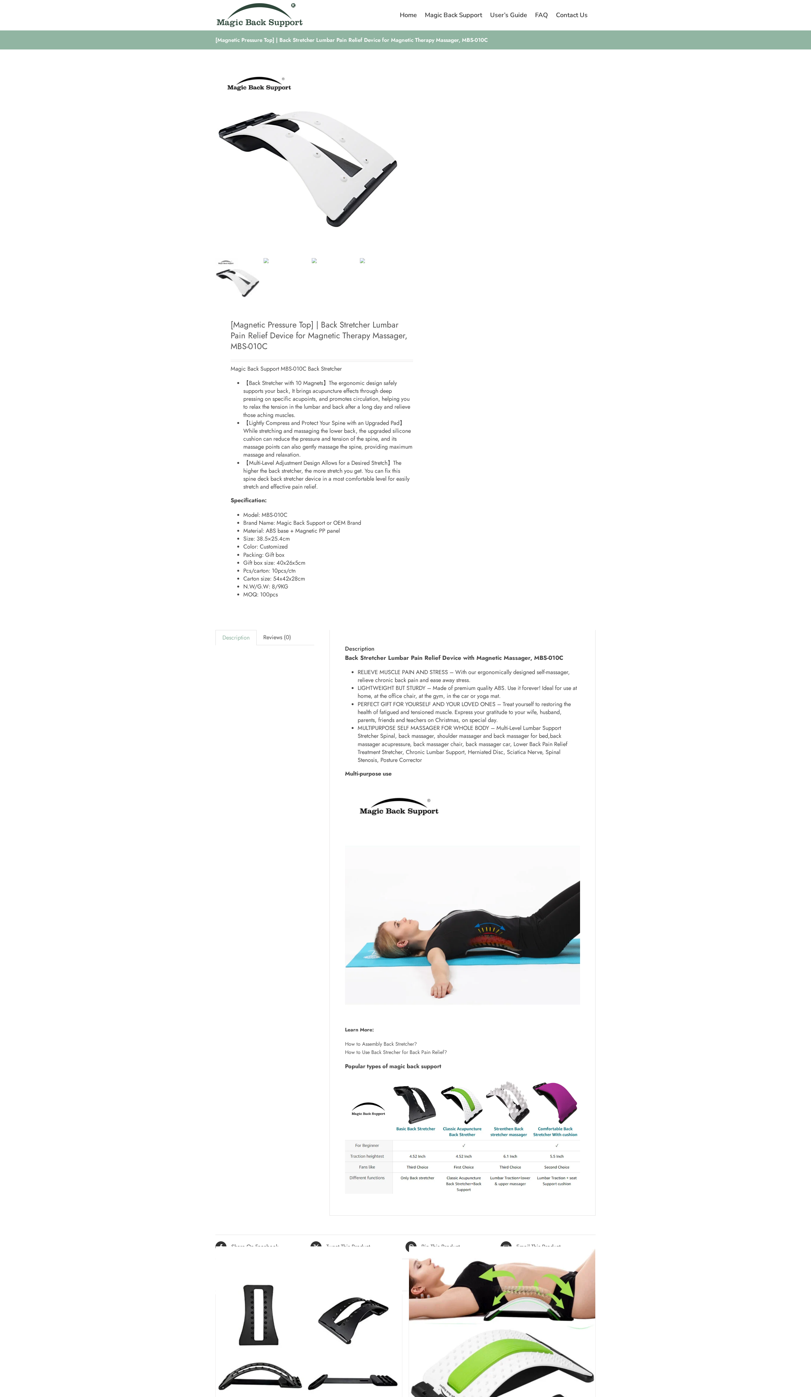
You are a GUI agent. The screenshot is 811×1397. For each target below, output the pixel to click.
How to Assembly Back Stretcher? (381, 1044)
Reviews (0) (277, 637)
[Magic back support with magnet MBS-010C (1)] (310, 161)
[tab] (236, 637)
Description (236, 638)
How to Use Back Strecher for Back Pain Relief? (396, 1052)
